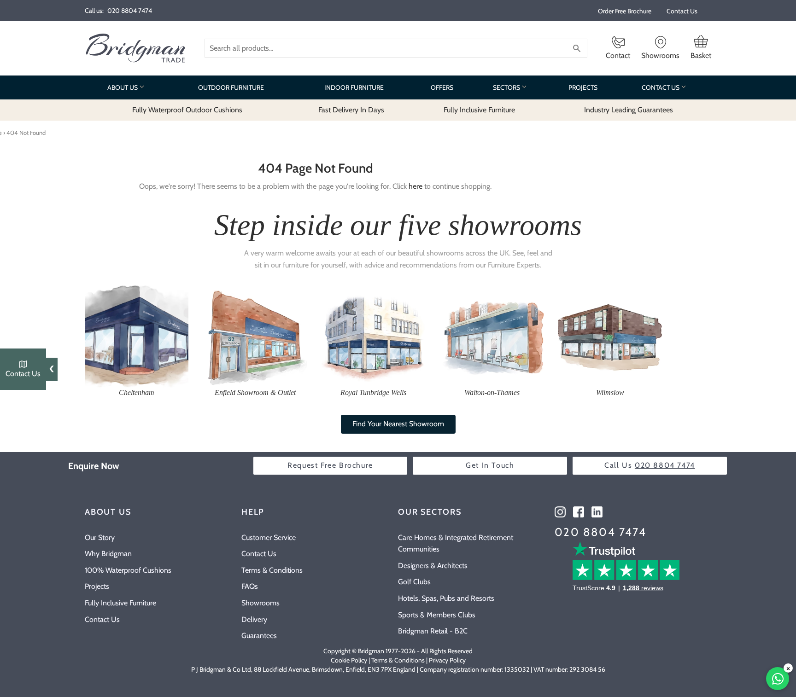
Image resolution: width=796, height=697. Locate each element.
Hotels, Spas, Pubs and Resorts (446, 598)
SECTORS (507, 87)
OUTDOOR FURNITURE (231, 87)
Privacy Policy (447, 660)
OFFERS (442, 87)
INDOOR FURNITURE (354, 87)
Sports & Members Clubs (436, 614)
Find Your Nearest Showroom (398, 423)
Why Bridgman (108, 553)
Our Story (100, 537)
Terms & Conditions (272, 570)
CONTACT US (661, 87)
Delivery (254, 619)
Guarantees (259, 635)
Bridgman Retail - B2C (433, 631)
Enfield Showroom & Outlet (255, 392)
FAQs (249, 586)
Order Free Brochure (624, 11)
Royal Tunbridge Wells (373, 392)
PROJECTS (582, 87)
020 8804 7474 (600, 532)
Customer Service (268, 537)
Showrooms (260, 602)
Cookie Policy (349, 660)
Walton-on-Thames (492, 392)
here (415, 186)
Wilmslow (610, 392)
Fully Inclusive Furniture (120, 602)
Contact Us (682, 11)
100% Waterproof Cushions (128, 570)
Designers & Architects (433, 565)
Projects (97, 586)
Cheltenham (136, 392)
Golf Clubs (414, 581)
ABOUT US (123, 87)
